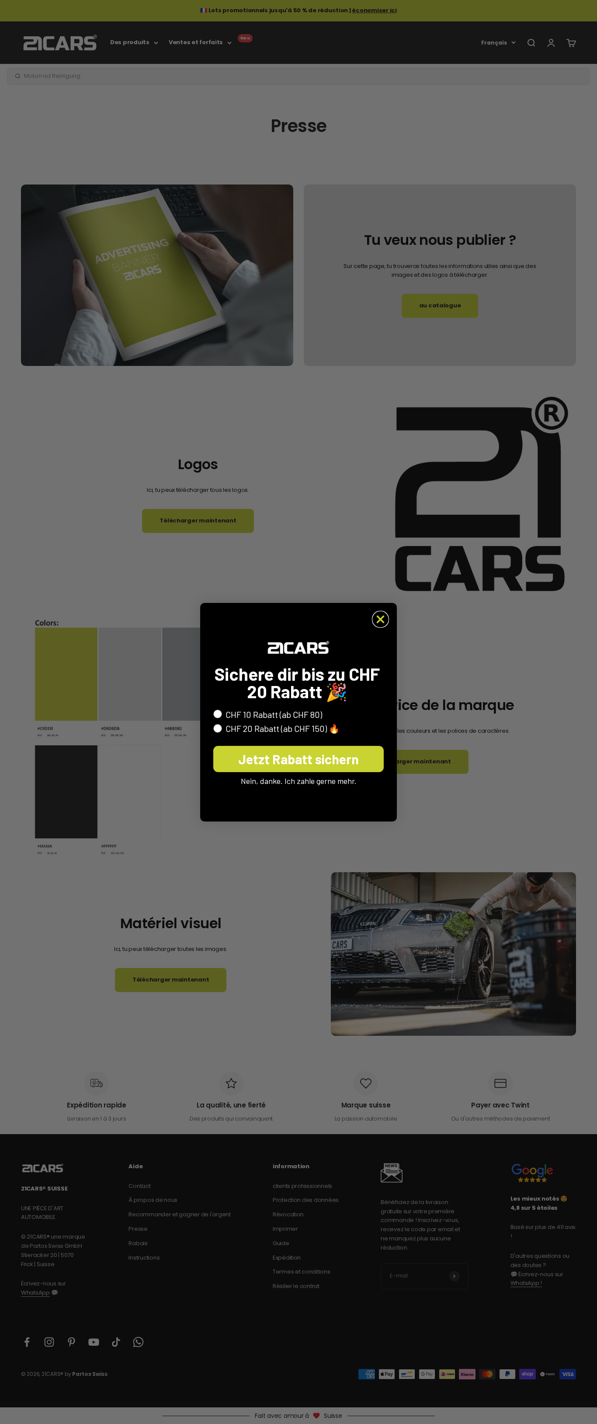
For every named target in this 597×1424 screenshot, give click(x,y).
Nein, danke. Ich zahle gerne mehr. (299, 780)
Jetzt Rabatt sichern (298, 759)
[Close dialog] (380, 619)
